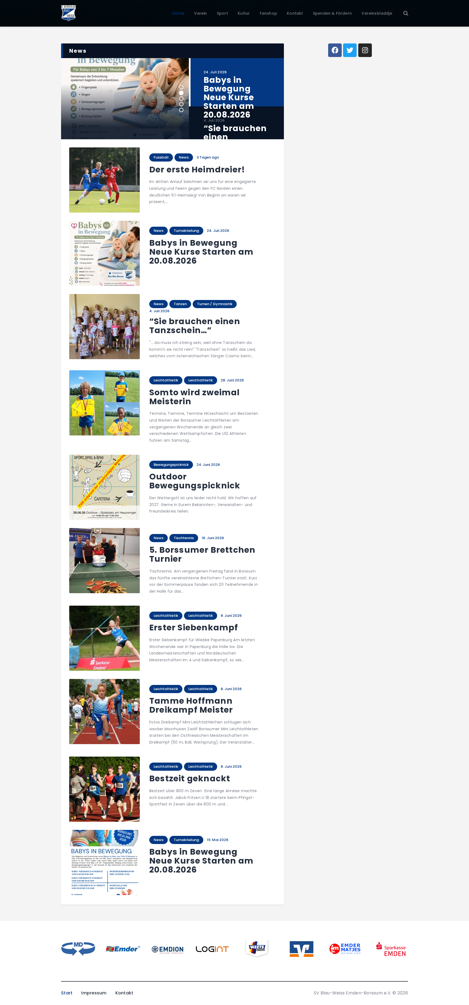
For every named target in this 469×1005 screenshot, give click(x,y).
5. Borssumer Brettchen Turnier (202, 554)
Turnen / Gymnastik (214, 303)
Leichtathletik (166, 380)
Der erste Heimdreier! (197, 169)
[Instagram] (365, 50)
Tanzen (180, 303)
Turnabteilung (186, 230)
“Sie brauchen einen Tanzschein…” (194, 326)
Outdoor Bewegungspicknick (194, 481)
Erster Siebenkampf (193, 627)
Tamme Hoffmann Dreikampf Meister (191, 705)
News (184, 157)
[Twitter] (350, 50)
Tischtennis (184, 538)
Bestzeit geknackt (189, 778)
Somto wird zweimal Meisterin (194, 397)
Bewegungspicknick (171, 464)
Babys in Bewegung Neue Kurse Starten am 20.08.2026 (201, 251)
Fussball (161, 157)
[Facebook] (335, 50)
